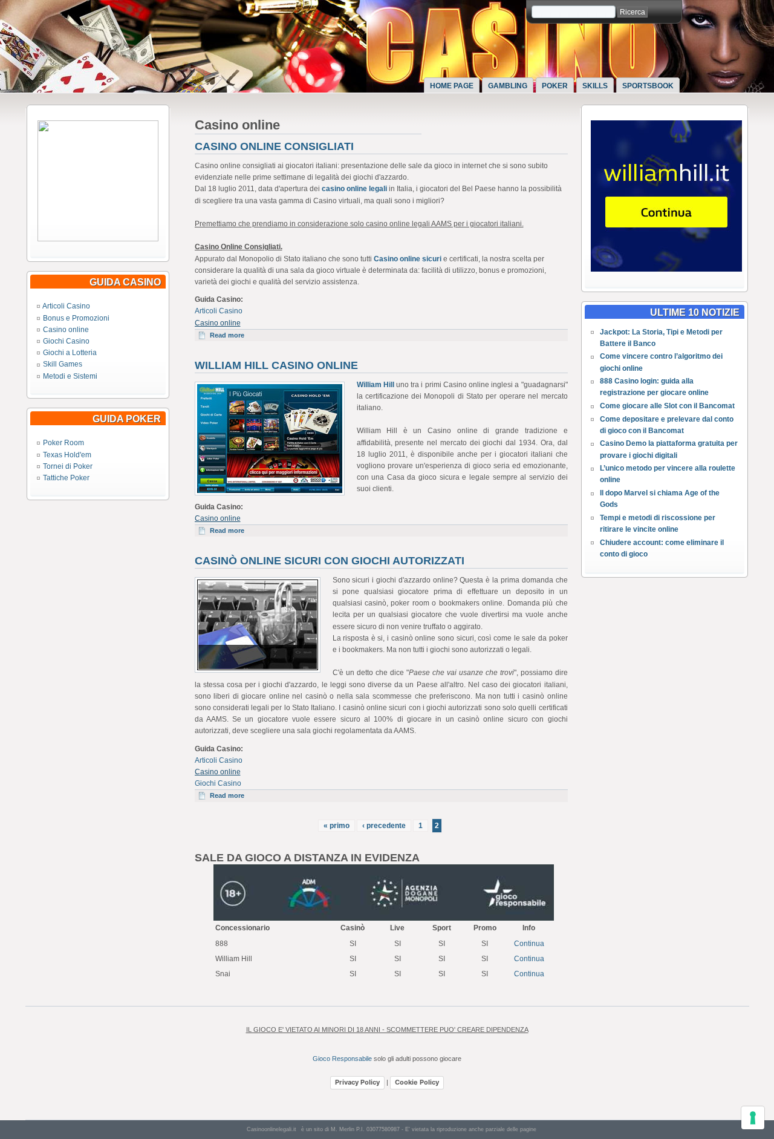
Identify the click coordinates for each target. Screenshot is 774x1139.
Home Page (451, 86)
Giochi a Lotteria (70, 352)
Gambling (507, 86)
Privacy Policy (357, 1082)
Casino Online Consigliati (274, 146)
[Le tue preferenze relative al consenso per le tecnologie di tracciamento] (752, 1117)
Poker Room (63, 443)
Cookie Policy (417, 1082)
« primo (337, 825)
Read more (231, 335)
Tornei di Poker (68, 466)
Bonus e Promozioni (76, 318)
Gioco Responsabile (342, 1058)
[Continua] (97, 239)
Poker (555, 86)
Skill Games (62, 364)
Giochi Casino (66, 341)
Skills (595, 86)
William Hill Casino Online (276, 365)
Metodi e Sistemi (70, 376)
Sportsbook (648, 86)
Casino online (66, 329)
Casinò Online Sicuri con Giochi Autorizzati (329, 561)
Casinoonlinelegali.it (271, 1129)
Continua (529, 943)
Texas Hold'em (67, 455)
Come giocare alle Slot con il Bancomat (667, 406)
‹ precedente (384, 825)
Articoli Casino (66, 306)
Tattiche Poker (66, 478)
